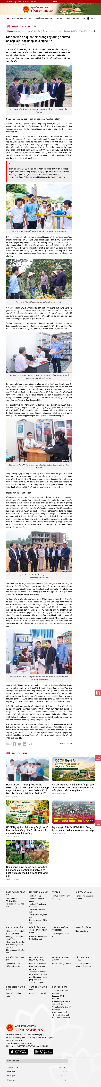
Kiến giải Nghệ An (33, 31)
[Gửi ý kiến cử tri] (98, 693)
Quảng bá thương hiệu (38, 993)
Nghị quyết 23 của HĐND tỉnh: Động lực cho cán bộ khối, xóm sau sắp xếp (73, 829)
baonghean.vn (66, 744)
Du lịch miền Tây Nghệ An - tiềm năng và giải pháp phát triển (38, 977)
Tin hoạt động (11, 898)
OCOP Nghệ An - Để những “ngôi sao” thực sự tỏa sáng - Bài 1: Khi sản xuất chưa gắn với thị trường (27, 830)
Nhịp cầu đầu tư (82, 931)
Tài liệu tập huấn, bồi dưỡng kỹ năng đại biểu (60, 31)
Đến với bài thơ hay (83, 966)
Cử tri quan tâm (72, 18)
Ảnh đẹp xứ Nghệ (36, 982)
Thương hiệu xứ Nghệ (38, 972)
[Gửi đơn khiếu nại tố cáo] (98, 823)
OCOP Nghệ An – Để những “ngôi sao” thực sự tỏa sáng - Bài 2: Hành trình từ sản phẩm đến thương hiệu (73, 787)
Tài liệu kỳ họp (11, 901)
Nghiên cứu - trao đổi (16, 31)
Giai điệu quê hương (84, 963)
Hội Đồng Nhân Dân (43, 18)
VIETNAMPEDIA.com (89, 1057)
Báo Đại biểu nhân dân (61, 1018)
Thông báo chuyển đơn (15, 942)
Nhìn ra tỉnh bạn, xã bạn (61, 963)
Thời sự (59, 18)
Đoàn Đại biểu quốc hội (21, 18)
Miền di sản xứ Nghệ (37, 963)
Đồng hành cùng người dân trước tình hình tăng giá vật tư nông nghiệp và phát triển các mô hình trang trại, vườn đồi (27, 871)
